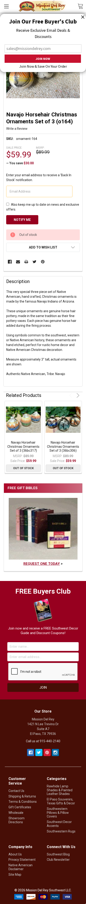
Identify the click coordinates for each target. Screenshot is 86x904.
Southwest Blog (58, 854)
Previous (71, 395)
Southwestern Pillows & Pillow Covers (58, 812)
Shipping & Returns (22, 796)
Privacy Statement (22, 859)
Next (77, 395)
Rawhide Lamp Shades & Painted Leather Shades (59, 790)
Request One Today (41, 564)
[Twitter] (34, 261)
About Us (15, 854)
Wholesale (15, 812)
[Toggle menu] (6, 6)
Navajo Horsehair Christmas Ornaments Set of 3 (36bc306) (63, 446)
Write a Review (17, 128)
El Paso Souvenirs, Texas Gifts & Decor (61, 801)
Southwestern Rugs (61, 831)
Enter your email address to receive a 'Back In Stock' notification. (38, 177)
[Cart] (82, 6)
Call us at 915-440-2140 (43, 741)
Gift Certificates (19, 807)
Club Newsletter (58, 859)
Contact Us (16, 791)
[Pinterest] (42, 261)
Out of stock (23, 468)
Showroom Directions (16, 820)
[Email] (18, 261)
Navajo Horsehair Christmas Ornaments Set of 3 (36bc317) (23, 446)
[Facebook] (9, 261)
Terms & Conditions (22, 801)
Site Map (14, 874)
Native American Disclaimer (20, 867)
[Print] (26, 261)
